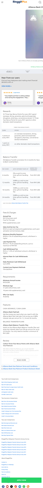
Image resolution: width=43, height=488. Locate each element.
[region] (21, 98)
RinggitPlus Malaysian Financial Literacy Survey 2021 (14, 452)
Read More (21, 360)
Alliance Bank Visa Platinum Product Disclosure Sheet (21, 369)
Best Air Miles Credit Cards (8, 389)
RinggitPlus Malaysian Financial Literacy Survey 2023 (14, 447)
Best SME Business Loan (7, 432)
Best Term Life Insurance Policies (9, 401)
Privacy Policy (5, 469)
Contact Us (4, 462)
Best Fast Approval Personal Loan (9, 423)
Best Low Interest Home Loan (9, 430)
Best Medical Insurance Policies (9, 406)
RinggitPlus (18, 2)
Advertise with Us (6, 477)
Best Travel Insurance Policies (8, 408)
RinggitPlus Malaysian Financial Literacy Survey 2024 (14, 444)
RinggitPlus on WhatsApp (8, 464)
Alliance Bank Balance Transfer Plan (20, 203)
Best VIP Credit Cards (7, 384)
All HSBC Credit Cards (7, 394)
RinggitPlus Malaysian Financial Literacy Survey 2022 (14, 449)
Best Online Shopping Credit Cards (10, 382)
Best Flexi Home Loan (7, 428)
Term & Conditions (6, 472)
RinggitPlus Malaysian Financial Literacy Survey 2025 (14, 442)
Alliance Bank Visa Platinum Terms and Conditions (20, 366)
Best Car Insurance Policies (8, 403)
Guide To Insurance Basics (8, 416)
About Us (4, 474)
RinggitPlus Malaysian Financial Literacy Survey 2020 (14, 454)
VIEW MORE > (6, 86)
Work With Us (5, 467)
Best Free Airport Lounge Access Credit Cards (12, 387)
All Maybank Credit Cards (7, 392)
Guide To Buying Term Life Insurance (10, 413)
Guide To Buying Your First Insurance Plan (11, 411)
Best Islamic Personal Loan (8, 425)
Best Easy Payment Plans (7, 435)
